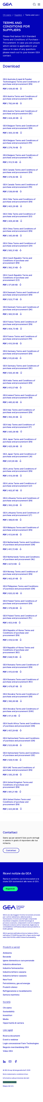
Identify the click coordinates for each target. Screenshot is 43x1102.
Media (5, 1019)
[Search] (34, 4)
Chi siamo (7, 15)
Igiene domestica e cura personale (18, 960)
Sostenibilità (8, 1011)
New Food (7, 979)
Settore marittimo (11, 995)
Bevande (7, 957)
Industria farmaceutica (13, 968)
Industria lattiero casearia (14, 972)
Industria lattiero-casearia (15, 976)
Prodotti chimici (10, 987)
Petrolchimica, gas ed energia (16, 983)
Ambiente (7, 953)
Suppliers (18, 15)
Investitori (7, 1015)
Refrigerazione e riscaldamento (17, 991)
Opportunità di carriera (13, 1023)
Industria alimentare (12, 964)
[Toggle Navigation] (39, 4)
